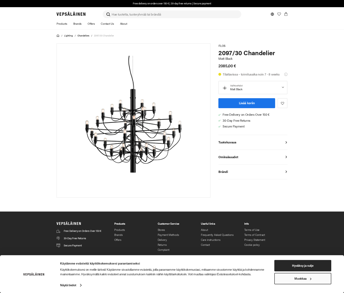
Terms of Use (252, 230)
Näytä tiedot (68, 285)
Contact (205, 245)
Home (58, 36)
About (204, 230)
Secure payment (202, 3)
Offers (117, 240)
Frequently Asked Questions (217, 235)
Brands (118, 235)
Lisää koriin (247, 103)
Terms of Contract (254, 235)
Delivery (162, 240)
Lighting (68, 35)
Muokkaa (300, 278)
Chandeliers (83, 35)
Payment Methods (168, 235)
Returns (162, 245)
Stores (161, 230)
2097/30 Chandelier (104, 35)
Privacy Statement (254, 240)
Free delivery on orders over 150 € (151, 3)
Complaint (163, 250)
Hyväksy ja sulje (302, 265)
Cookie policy (252, 245)
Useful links (208, 223)
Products (119, 230)
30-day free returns (181, 3)
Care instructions (210, 240)
